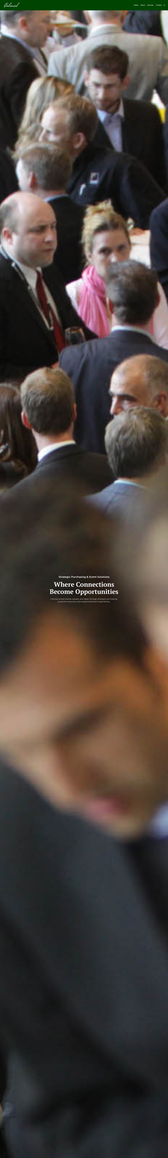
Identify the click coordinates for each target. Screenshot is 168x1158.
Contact (159, 5)
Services (150, 5)
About (143, 5)
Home (136, 5)
